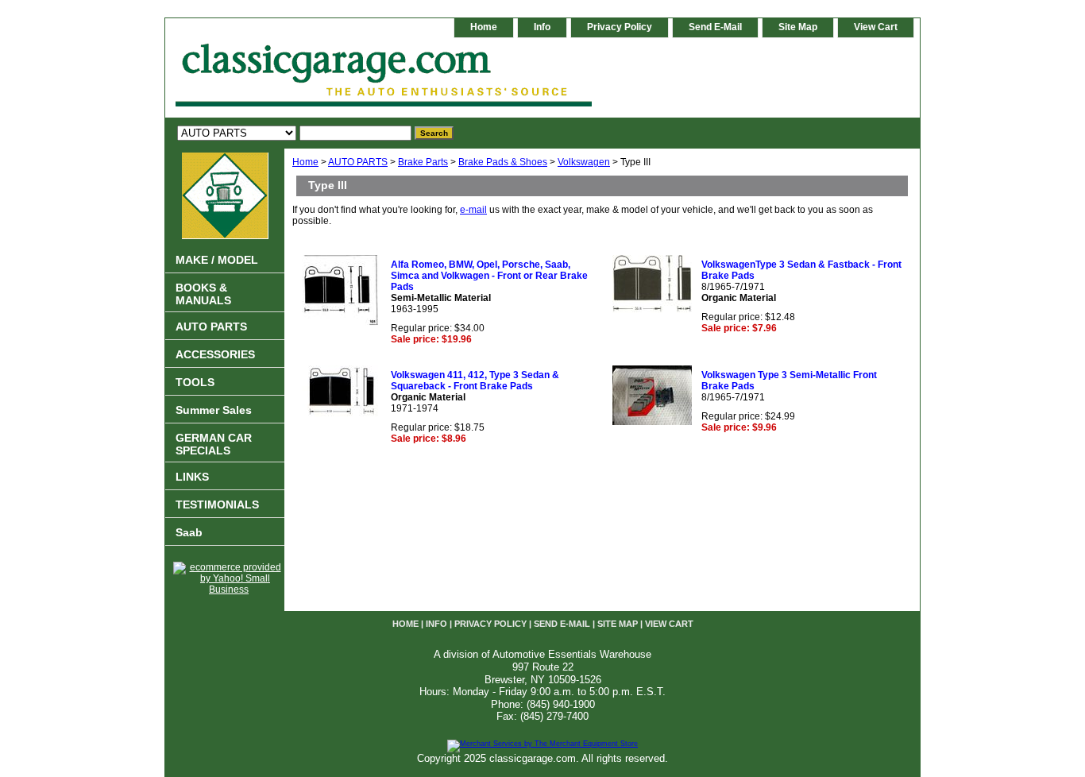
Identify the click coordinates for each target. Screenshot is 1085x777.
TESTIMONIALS (217, 504)
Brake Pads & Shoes (502, 162)
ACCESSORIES (215, 354)
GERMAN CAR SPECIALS (214, 444)
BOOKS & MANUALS (203, 294)
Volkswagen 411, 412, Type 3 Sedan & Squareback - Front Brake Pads (475, 380)
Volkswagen (584, 162)
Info (542, 27)
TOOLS (195, 382)
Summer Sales (214, 410)
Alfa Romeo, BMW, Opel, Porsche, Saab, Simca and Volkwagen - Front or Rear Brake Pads (489, 275)
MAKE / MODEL (217, 259)
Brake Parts (423, 162)
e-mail (473, 209)
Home (305, 162)
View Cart (876, 27)
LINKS (192, 476)
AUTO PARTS (358, 162)
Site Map (797, 27)
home (483, 27)
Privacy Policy (619, 27)
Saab (189, 532)
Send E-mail (715, 27)
